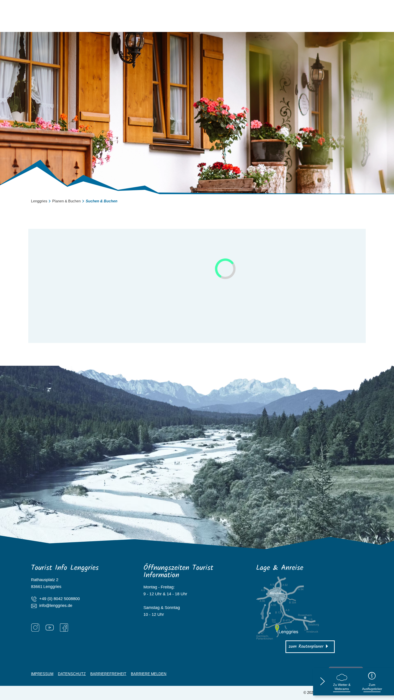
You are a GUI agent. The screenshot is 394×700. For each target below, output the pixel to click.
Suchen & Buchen (101, 201)
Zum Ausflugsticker (372, 687)
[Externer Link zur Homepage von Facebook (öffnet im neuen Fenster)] (64, 627)
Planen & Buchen (66, 201)
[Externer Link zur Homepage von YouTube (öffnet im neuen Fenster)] (49, 627)
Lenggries (39, 201)
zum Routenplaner (306, 646)
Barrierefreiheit (108, 674)
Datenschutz (72, 674)
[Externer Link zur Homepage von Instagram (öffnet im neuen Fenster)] (35, 627)
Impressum (42, 674)
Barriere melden (148, 674)
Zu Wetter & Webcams (341, 687)
